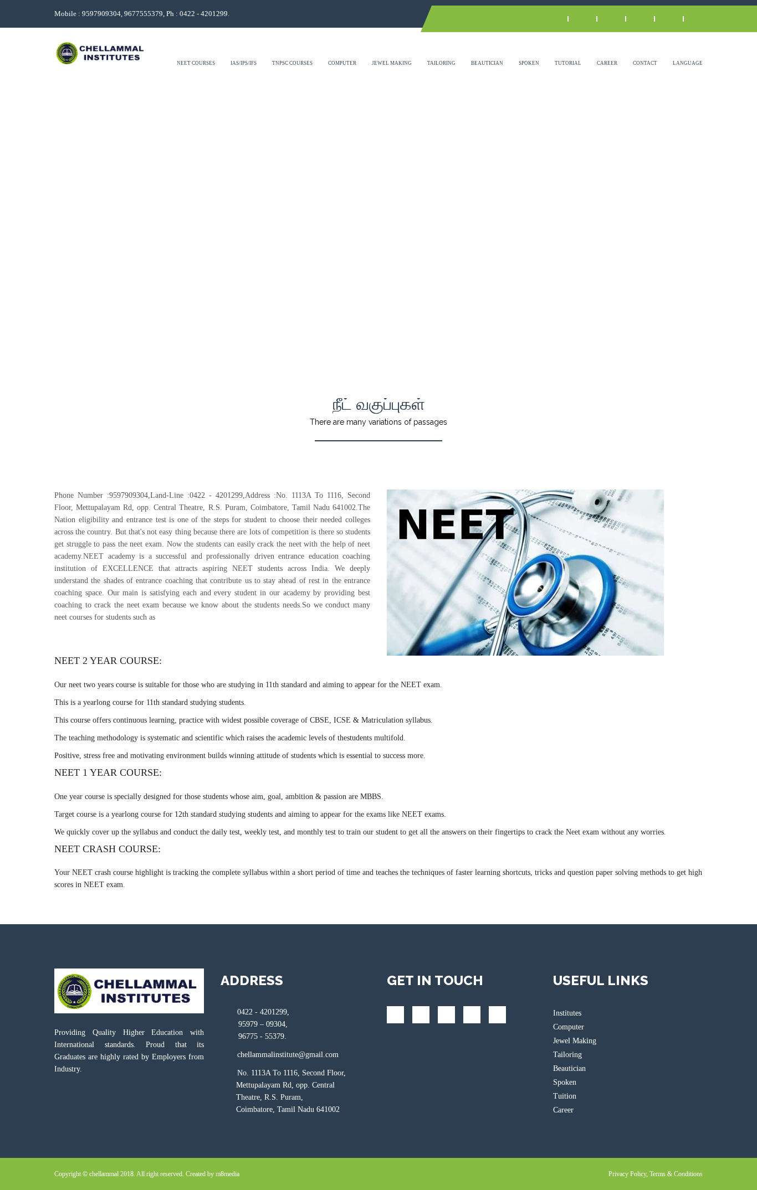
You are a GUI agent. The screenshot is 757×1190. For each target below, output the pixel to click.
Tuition (564, 1096)
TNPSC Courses (292, 63)
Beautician (487, 63)
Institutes (567, 1013)
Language (688, 63)
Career (607, 63)
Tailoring (441, 63)
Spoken (529, 63)
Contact (645, 63)
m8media (227, 1174)
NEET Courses (196, 63)
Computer (342, 63)
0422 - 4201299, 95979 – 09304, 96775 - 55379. (255, 1024)
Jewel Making (392, 63)
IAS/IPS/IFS (244, 63)
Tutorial (568, 63)
